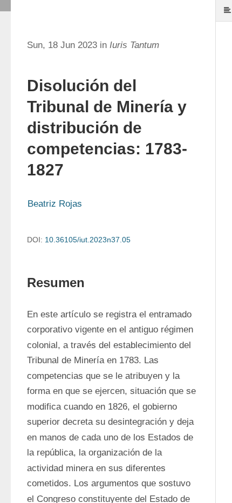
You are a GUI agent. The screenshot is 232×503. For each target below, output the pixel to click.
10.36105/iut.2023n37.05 (88, 239)
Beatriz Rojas (55, 204)
